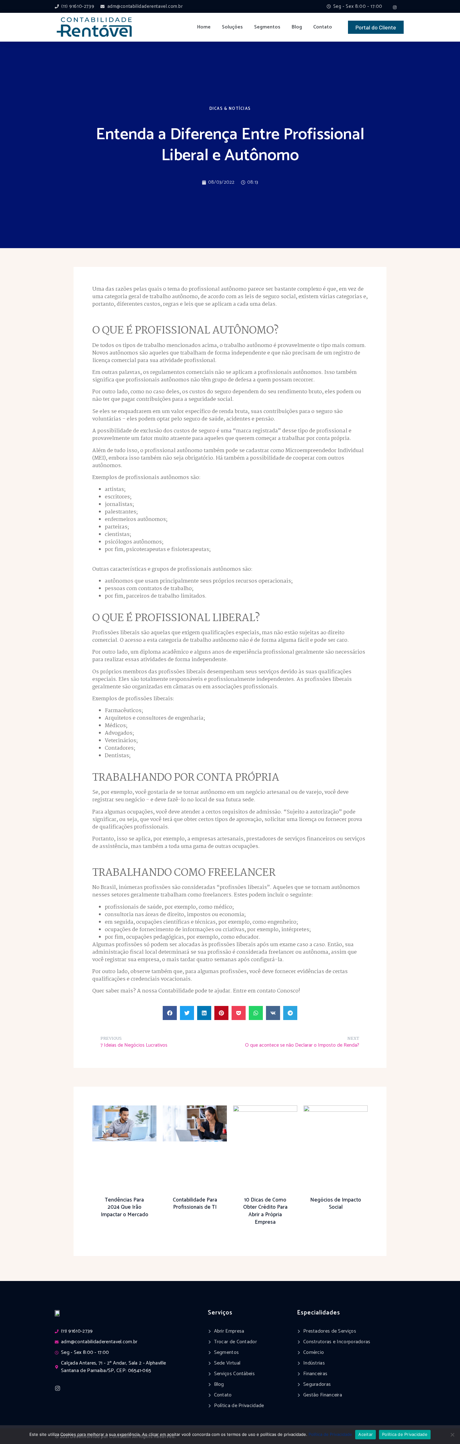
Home (204, 27)
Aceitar (365, 1434)
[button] (170, 1013)
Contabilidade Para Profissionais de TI (195, 1204)
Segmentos (267, 27)
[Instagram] (395, 7)
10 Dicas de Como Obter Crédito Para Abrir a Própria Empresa (265, 1211)
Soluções (232, 27)
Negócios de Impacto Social (335, 1204)
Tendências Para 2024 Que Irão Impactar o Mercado (124, 1207)
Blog (297, 27)
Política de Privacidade (330, 1434)
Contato (322, 27)
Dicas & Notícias (230, 108)
